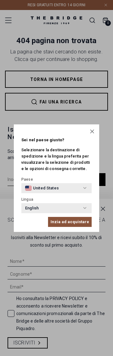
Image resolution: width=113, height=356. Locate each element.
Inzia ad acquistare (70, 221)
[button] (92, 131)
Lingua (27, 199)
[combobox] (42, 188)
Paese (27, 179)
